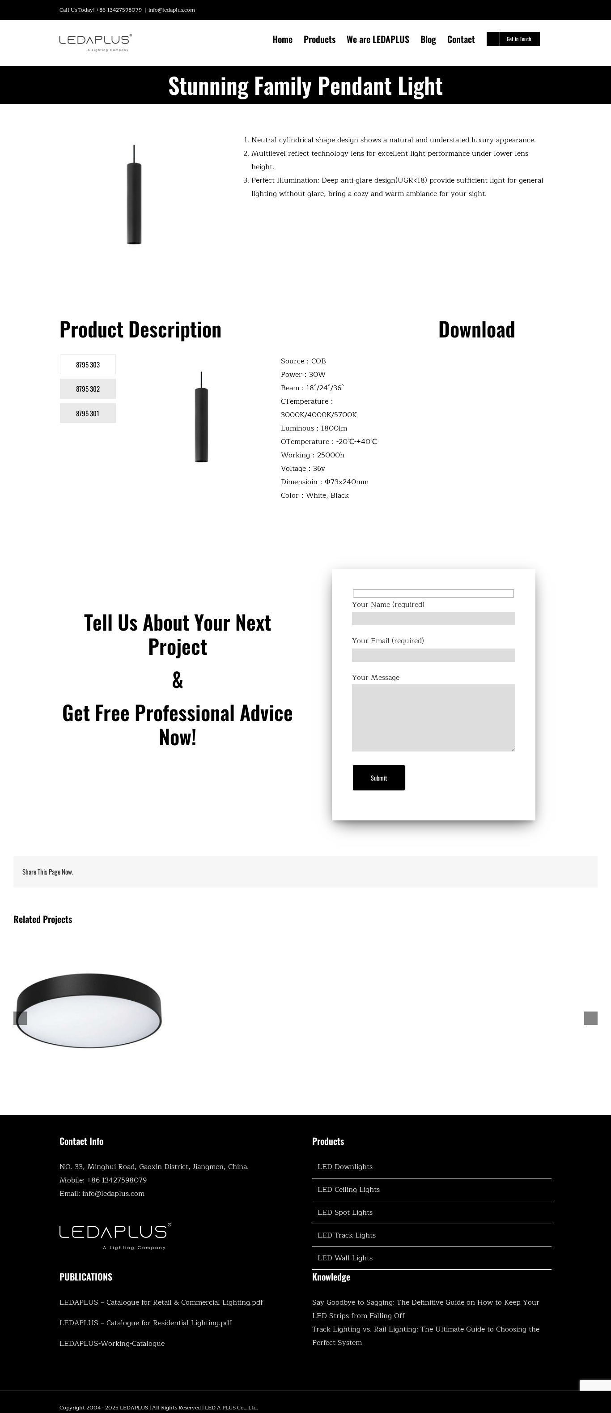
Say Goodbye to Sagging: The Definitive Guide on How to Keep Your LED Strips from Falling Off (425, 1309)
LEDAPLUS (134, 1407)
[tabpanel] (259, 432)
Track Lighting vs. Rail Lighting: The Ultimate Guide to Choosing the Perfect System (425, 1336)
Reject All (116, 1375)
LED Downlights (345, 1167)
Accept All (174, 1375)
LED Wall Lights (345, 1258)
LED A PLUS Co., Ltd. (231, 1407)
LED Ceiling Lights (349, 1189)
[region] (116, 1348)
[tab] (88, 364)
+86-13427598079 (117, 1180)
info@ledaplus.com (172, 9)
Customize (58, 1375)
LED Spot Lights (345, 1212)
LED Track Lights (347, 1235)
